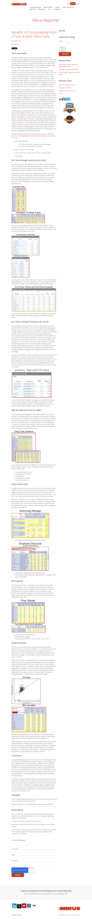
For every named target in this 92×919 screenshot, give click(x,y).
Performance (21, 840)
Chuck (19, 41)
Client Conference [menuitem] (68, 7)
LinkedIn (20, 44)
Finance (54, 894)
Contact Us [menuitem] (57, 9)
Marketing (60, 894)
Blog (68, 4)
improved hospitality (40, 136)
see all (60, 93)
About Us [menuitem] (33, 9)
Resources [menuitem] (41, 9)
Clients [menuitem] (57, 7)
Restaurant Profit (65, 88)
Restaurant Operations (67, 85)
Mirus (27, 125)
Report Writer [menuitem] (48, 7)
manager (16, 503)
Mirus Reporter (46, 20)
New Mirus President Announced (68, 69)
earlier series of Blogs (46, 86)
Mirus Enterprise (24, 134)
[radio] (69, 49)
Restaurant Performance (67, 91)
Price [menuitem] (49, 9)
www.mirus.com (36, 821)
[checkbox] (69, 50)
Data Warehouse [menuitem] (35, 7)
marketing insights (23, 136)
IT (67, 894)
